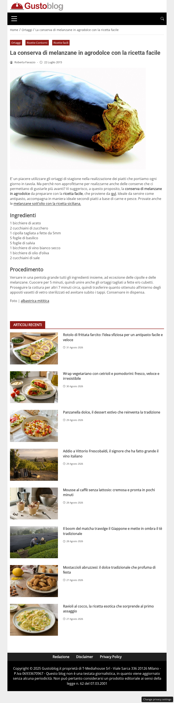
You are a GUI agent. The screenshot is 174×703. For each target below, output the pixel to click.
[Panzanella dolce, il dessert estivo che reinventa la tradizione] (34, 426)
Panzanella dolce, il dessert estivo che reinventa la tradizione (111, 412)
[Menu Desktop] (14, 19)
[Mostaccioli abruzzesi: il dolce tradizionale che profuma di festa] (34, 581)
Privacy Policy (111, 656)
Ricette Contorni (37, 43)
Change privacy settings (157, 699)
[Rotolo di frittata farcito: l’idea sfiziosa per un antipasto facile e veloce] (34, 348)
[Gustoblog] (36, 6)
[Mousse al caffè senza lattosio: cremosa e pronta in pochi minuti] (34, 504)
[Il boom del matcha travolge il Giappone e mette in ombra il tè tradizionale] (34, 542)
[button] (162, 18)
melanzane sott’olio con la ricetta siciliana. (47, 203)
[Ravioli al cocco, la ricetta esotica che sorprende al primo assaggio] (34, 620)
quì (113, 193)
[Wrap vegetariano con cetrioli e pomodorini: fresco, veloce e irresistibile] (34, 387)
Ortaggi (16, 43)
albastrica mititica (35, 300)
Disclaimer (84, 656)
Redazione (61, 656)
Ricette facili (60, 43)
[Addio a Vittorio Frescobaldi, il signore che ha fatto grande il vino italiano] (34, 465)
